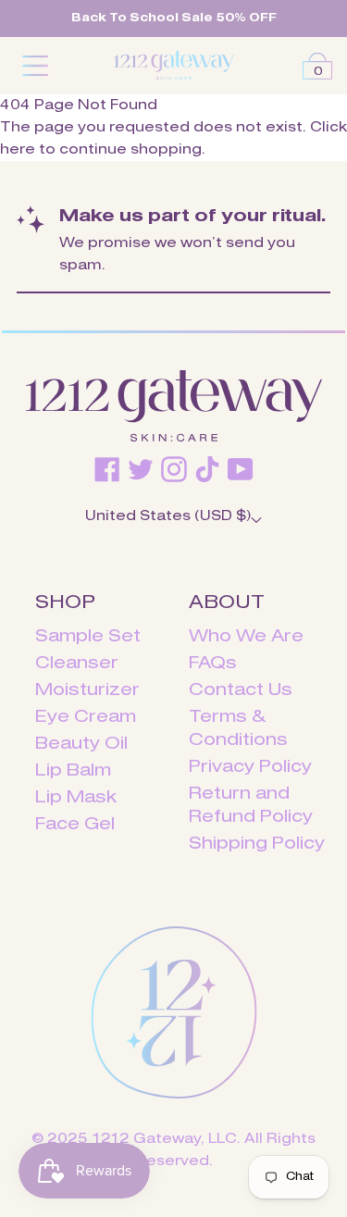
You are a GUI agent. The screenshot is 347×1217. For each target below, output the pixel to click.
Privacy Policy (250, 767)
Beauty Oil (81, 744)
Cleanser (76, 663)
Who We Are (246, 636)
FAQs (213, 663)
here (17, 149)
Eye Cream (85, 717)
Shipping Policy (257, 844)
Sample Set (88, 636)
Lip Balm (73, 771)
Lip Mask (76, 797)
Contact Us (240, 690)
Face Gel (75, 824)
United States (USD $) (168, 516)
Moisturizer (87, 690)
